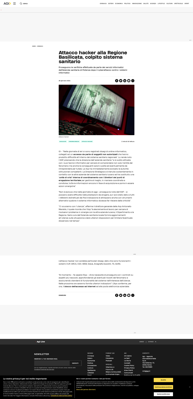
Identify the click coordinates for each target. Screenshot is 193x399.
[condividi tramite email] (128, 80)
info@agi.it (146, 371)
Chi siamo (128, 356)
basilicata (63, 141)
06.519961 (148, 367)
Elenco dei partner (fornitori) (85, 389)
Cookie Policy (129, 365)
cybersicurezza (74, 141)
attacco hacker (87, 141)
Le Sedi (127, 358)
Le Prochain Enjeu (112, 374)
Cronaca (103, 3)
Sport (187, 3)
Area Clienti (128, 370)
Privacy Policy (129, 368)
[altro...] (132, 80)
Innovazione (137, 3)
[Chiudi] (190, 387)
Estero (111, 3)
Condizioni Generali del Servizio (44, 369)
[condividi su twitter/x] (120, 80)
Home (34, 46)
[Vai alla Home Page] (7, 3)
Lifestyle (161, 3)
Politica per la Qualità (132, 375)
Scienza (153, 3)
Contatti (127, 363)
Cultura (169, 3)
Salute (146, 3)
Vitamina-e (110, 367)
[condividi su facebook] (116, 80)
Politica (127, 3)
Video (108, 356)
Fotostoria (109, 358)
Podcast (109, 361)
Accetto (163, 380)
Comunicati (128, 373)
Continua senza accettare (163, 387)
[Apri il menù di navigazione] (14, 3)
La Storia (127, 361)
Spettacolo (178, 3)
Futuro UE (109, 369)
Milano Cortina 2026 (113, 372)
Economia (119, 3)
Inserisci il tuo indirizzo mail (46, 359)
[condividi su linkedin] (124, 80)
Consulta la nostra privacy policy (61, 395)
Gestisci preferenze (163, 394)
